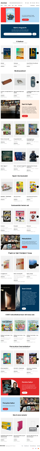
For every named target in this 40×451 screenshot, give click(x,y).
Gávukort (37, 5)
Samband (38, 445)
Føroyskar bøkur (9, 403)
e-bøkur (5, 5)
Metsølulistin (32, 5)
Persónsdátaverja (33, 445)
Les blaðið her (25, 19)
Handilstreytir (26, 445)
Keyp (24, 308)
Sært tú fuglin (27, 104)
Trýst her (24, 392)
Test (22, 445)
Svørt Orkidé (26, 289)
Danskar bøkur (27, 382)
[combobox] (15, 3)
